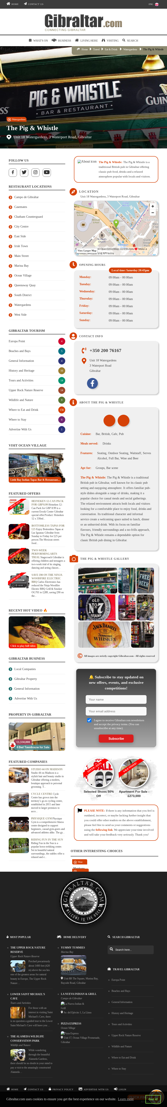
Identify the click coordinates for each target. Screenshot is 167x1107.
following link (104, 829)
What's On (40, 40)
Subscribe (116, 738)
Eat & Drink (111, 49)
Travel (96, 49)
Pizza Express (71, 1023)
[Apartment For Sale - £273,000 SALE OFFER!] (134, 755)
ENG (151, 4)
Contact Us (36, 4)
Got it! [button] (153, 1099)
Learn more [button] (126, 1099)
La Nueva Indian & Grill (79, 994)
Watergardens (130, 49)
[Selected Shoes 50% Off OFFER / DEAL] (98, 755)
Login (122, 1089)
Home (15, 4)
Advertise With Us (96, 1089)
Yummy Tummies (73, 947)
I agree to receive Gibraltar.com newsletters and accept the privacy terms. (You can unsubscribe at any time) (119, 724)
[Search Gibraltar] (111, 949)
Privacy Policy (63, 1089)
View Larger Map (87, 250)
